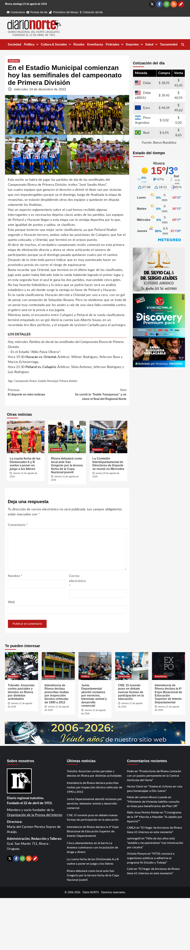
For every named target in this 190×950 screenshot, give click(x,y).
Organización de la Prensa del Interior (34, 815)
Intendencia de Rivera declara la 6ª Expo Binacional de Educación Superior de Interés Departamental (168, 694)
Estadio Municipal (48, 381)
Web (11, 602)
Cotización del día (93, 12)
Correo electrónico (77, 581)
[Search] (182, 44)
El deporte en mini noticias (26, 392)
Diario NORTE (91, 892)
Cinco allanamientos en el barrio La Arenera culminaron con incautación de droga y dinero (92, 847)
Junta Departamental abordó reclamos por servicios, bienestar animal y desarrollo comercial (94, 695)
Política (29, 44)
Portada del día (38, 12)
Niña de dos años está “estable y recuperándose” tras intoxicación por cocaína (155, 843)
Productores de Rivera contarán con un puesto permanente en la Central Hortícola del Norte (154, 776)
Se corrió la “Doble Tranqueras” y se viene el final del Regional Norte (100, 394)
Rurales (78, 44)
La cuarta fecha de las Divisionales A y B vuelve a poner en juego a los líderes (25, 463)
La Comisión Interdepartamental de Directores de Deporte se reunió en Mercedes (108, 463)
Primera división (68, 381)
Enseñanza (95, 44)
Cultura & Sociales (54, 44)
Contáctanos (18, 12)
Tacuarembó (169, 44)
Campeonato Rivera (25, 381)
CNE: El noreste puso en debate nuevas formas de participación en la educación (131, 692)
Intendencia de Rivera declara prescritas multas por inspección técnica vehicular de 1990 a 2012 (57, 694)
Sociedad (14, 44)
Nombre (15, 576)
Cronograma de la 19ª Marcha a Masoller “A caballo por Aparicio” (154, 817)
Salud (149, 44)
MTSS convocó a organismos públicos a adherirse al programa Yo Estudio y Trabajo (150, 858)
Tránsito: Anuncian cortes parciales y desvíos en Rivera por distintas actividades (21, 692)
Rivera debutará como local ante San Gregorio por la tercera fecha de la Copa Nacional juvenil (67, 465)
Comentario (18, 525)
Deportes (132, 44)
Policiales (112, 44)
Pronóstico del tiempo (65, 12)
